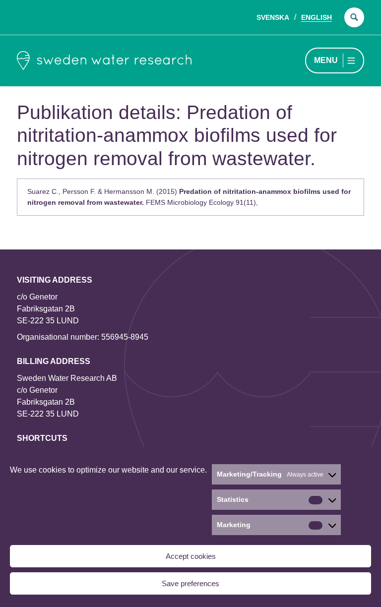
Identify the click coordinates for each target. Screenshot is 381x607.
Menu (326, 60)
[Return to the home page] (104, 60)
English (316, 17)
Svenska (272, 17)
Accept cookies (191, 556)
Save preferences (190, 583)
